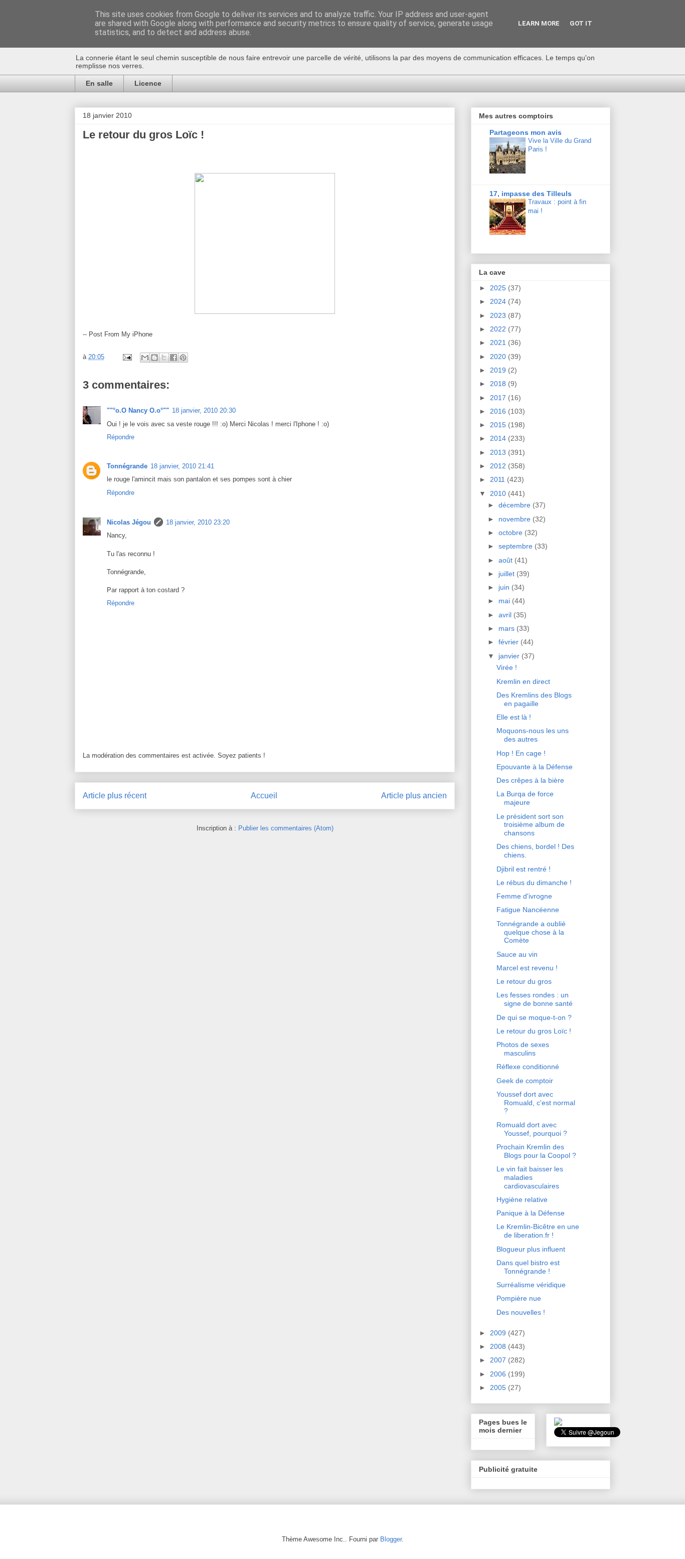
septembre (516, 546)
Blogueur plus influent (530, 1249)
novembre (515, 519)
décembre (515, 505)
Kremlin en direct (523, 681)
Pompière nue (518, 1298)
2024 (499, 301)
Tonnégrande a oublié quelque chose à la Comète (531, 932)
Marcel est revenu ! (527, 968)
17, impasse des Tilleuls (530, 194)
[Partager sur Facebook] (173, 358)
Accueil (264, 795)
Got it (581, 23)
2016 (499, 411)
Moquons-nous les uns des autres (532, 735)
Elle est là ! (513, 717)
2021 (499, 342)
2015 (499, 425)
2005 (499, 1387)
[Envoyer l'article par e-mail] (126, 357)
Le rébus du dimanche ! (534, 883)
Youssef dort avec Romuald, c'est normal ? (535, 1102)
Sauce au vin (517, 954)
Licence (147, 83)
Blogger (391, 1539)
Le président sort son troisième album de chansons (530, 824)
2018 (499, 384)
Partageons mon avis (525, 132)
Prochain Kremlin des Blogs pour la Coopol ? (536, 1151)
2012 (499, 466)
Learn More (539, 23)
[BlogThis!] (154, 358)
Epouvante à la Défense (534, 767)
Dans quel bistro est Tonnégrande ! (528, 1267)
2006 (499, 1374)
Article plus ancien (414, 795)
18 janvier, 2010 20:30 (204, 410)
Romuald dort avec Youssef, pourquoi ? (531, 1129)
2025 (499, 288)
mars (507, 628)
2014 (499, 438)
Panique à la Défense (530, 1213)
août (506, 560)
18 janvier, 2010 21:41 (182, 466)
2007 (499, 1360)
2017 (499, 398)
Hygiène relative (522, 1199)
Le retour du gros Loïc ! (533, 1031)
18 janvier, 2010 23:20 (198, 522)
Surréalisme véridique (531, 1285)
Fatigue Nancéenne (527, 910)
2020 (499, 357)
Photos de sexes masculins (522, 1049)
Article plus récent (114, 795)
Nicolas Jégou (129, 522)
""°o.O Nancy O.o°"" (138, 410)
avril (505, 615)
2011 (498, 479)
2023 (499, 315)
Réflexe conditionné (527, 1067)
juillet (507, 574)
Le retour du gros (524, 981)
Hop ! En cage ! (521, 753)
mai (505, 601)
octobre (511, 533)
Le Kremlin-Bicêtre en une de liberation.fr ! (537, 1231)
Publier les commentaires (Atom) (285, 828)
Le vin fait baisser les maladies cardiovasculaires (529, 1177)
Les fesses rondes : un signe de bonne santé (534, 999)
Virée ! (506, 667)
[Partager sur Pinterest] (183, 358)
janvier (510, 656)
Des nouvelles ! (520, 1312)
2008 (499, 1346)
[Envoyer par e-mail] (145, 358)
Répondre (120, 437)
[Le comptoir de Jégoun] (558, 1423)
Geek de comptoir (524, 1081)
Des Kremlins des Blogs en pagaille (534, 699)
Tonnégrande (127, 466)
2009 (499, 1333)
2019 (499, 370)
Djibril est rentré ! (523, 869)
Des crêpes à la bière (530, 780)
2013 (499, 452)
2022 (499, 329)
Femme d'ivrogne (524, 896)
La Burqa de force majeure (525, 798)
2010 (499, 493)
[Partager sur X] (164, 358)
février (509, 642)
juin (504, 587)
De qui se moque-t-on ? (534, 1017)
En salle (99, 83)
